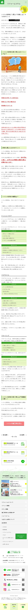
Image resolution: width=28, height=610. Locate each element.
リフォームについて (7, 502)
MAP (22, 557)
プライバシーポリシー (8, 541)
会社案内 (4, 522)
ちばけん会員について (8, 519)
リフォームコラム (7, 532)
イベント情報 (6, 505)
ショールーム (6, 516)
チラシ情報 (5, 509)
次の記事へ (22, 434)
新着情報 (5, 529)
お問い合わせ (6, 544)
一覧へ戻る (14, 436)
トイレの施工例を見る (14, 423)
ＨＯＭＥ (5, 526)
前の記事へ (5, 434)
